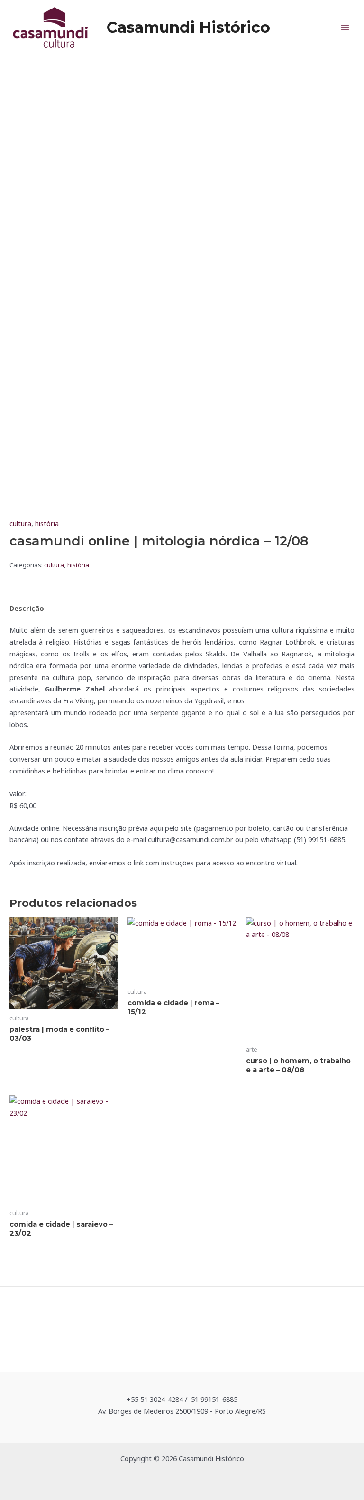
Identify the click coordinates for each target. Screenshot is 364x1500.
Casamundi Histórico (188, 27)
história (47, 523)
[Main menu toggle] (345, 27)
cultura (20, 523)
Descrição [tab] (26, 608)
